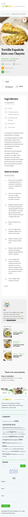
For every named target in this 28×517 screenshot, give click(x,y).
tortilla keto (22, 454)
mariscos (8, 446)
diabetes (6, 436)
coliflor (4, 434)
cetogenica (12, 432)
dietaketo (8, 443)
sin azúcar (15, 451)
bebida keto (18, 429)
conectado (16, 378)
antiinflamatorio (5, 421)
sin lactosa (13, 454)
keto (4, 446)
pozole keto (7, 451)
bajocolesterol (17, 427)
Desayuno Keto (14, 59)
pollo (6, 449)
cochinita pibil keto (20, 432)
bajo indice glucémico (12, 429)
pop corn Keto (10, 448)
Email (2, 488)
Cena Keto (15, 331)
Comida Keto (7, 14)
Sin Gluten (6, 454)
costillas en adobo (17, 434)
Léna (4, 310)
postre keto (16, 449)
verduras (4, 456)
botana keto (23, 429)
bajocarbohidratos (8, 427)
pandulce (17, 446)
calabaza (4, 432)
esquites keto (14, 443)
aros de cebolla (11, 421)
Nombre (3, 481)
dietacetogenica (14, 440)
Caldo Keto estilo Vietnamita (17, 356)
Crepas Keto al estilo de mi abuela (18, 345)
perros (3, 448)
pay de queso (21, 446)
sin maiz (17, 454)
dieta (18, 436)
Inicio (2, 14)
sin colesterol (22, 451)
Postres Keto (16, 343)
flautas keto (20, 443)
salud (11, 451)
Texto (2, 495)
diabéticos (13, 436)
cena (7, 432)
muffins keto (12, 446)
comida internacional (10, 434)
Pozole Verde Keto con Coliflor (18, 333)
